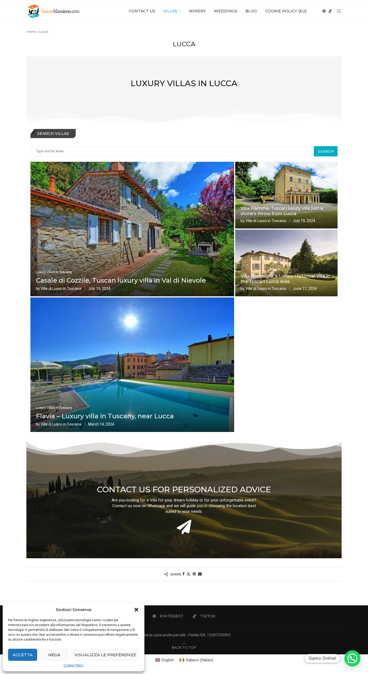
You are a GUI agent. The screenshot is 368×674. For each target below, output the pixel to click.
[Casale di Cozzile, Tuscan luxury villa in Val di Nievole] (132, 229)
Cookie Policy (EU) (285, 11)
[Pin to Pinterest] (194, 574)
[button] (136, 609)
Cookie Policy (74, 665)
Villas (170, 11)
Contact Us (142, 11)
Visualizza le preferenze (105, 654)
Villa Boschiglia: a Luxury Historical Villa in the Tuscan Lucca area (285, 278)
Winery (197, 11)
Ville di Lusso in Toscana (61, 288)
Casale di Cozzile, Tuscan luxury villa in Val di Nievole (121, 280)
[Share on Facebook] (183, 574)
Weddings (225, 11)
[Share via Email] (200, 574)
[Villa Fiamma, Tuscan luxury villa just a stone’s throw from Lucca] (286, 195)
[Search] (339, 11)
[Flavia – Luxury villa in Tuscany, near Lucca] (132, 364)
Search (326, 151)
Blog (251, 11)
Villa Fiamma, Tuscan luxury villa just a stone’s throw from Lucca (282, 211)
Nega (54, 654)
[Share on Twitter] (188, 574)
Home (31, 32)
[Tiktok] (330, 11)
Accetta (23, 654)
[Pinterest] (324, 11)
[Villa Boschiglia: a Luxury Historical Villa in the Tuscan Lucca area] (286, 263)
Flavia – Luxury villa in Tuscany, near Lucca (105, 416)
